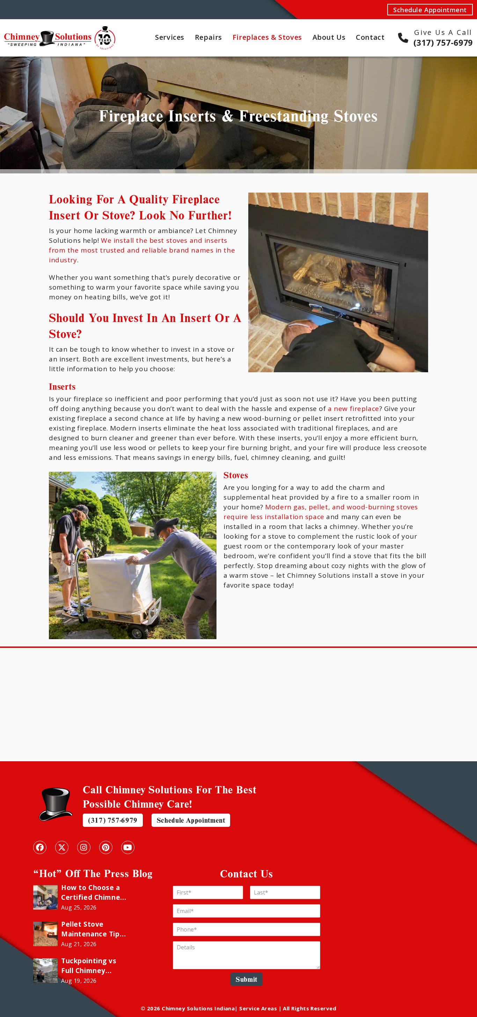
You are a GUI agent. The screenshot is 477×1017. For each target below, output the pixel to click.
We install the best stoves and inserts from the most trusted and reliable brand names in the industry (142, 250)
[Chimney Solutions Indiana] (59, 31)
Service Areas (258, 1008)
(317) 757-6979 (113, 820)
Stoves (235, 475)
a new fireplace (353, 408)
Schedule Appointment (430, 10)
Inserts (62, 386)
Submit (246, 979)
